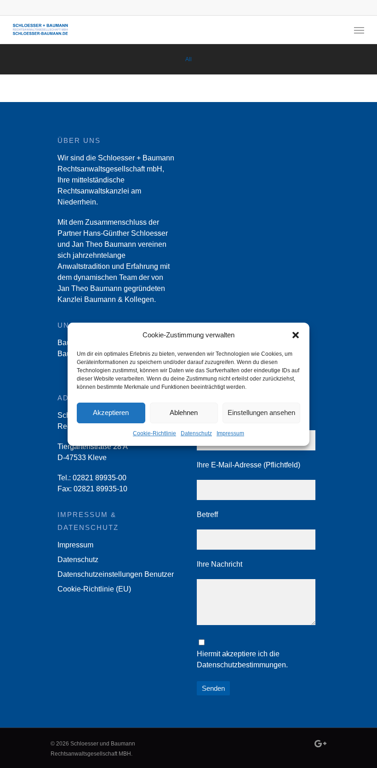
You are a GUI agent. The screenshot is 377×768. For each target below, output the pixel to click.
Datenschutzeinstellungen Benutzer (115, 574)
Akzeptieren (111, 412)
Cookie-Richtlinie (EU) (94, 589)
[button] (295, 335)
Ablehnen (184, 412)
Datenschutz (196, 433)
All (188, 59)
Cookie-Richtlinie (154, 433)
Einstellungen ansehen (261, 412)
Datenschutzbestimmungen (241, 665)
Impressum (230, 433)
